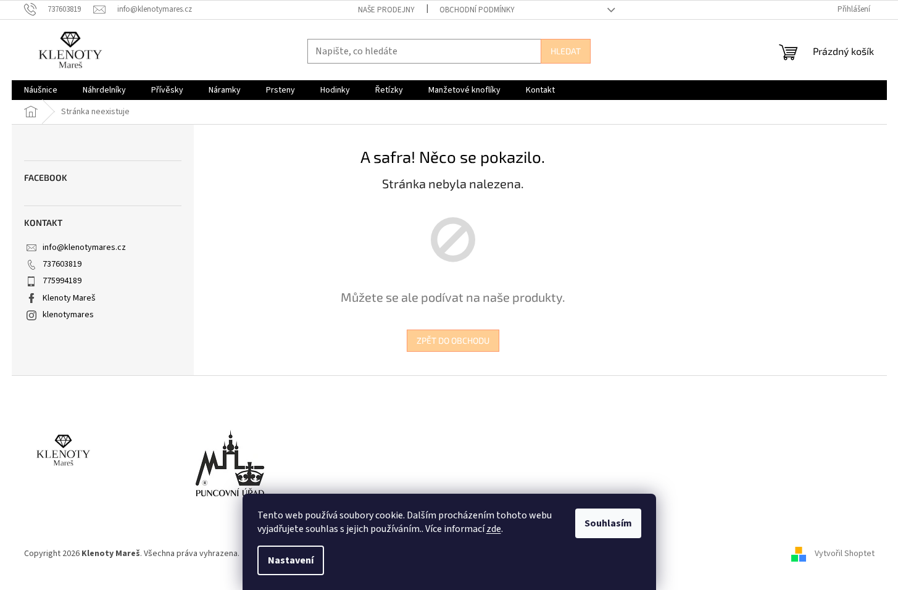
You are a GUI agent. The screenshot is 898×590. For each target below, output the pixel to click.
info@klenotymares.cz (84, 247)
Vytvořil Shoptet (845, 553)
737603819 (62, 264)
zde (493, 529)
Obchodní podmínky (477, 9)
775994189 (62, 281)
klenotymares (68, 315)
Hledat (566, 51)
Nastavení (291, 560)
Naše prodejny (386, 9)
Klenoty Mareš (69, 298)
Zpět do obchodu (453, 340)
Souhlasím (608, 523)
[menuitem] (41, 90)
